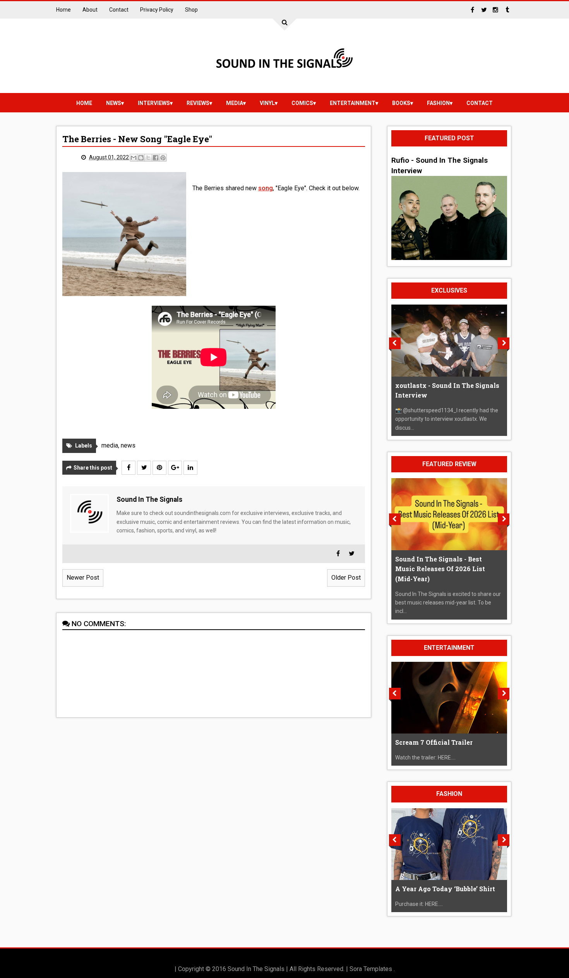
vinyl (267, 103)
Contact (119, 10)
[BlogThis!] (141, 158)
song (265, 188)
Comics (302, 103)
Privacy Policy (156, 10)
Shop (191, 10)
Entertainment (352, 103)
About (90, 10)
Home (63, 10)
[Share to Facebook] (155, 158)
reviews (198, 103)
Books (401, 103)
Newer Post (83, 577)
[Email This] (133, 158)
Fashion (438, 103)
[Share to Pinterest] (163, 158)
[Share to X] (148, 158)
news (113, 103)
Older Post (346, 577)
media (234, 103)
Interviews (154, 103)
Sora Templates (371, 969)
